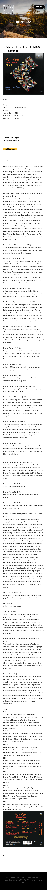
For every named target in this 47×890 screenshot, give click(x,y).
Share (5, 856)
